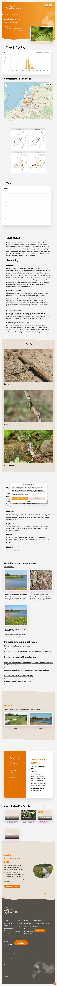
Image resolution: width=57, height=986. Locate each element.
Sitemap (6, 976)
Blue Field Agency (33, 958)
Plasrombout (20, 293)
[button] (6, 83)
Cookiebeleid (28, 501)
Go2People (18, 958)
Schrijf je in (39, 930)
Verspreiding (7, 28)
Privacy (5, 964)
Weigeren (37, 498)
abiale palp (26, 332)
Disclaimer (6, 970)
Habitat (21, 30)
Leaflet (51, 119)
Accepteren (20, 498)
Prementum (28, 316)
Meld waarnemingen (21, 942)
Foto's (14, 30)
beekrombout (28, 293)
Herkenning (7, 30)
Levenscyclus (17, 28)
